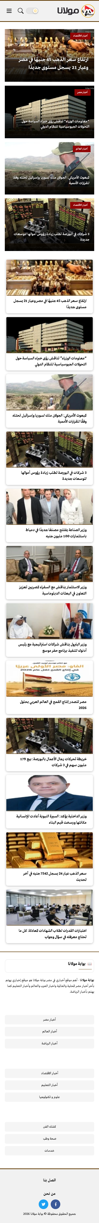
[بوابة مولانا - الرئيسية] (75, 11)
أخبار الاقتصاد (49, 1073)
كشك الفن (49, 1127)
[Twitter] (43, 1204)
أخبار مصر (49, 1020)
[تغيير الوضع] (32, 11)
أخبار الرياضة (49, 1043)
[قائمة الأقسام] (9, 11)
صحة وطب (49, 1139)
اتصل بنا (49, 1180)
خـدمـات (49, 1151)
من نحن (49, 1194)
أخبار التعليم (49, 1085)
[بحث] (21, 11)
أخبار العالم (49, 1031)
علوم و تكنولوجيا (49, 1097)
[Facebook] (55, 1204)
